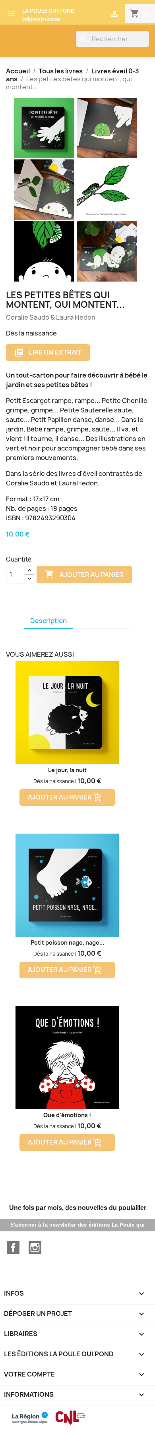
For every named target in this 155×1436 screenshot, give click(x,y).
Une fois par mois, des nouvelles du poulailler (77, 1207)
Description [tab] (48, 620)
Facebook (13, 1247)
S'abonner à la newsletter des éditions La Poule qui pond (77, 1226)
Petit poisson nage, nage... (67, 942)
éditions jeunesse (41, 19)
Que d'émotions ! (67, 1115)
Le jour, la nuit (67, 770)
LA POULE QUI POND (48, 10)
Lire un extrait (47, 353)
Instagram (35, 1247)
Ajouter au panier (84, 574)
